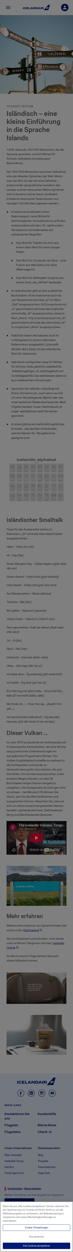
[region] (36, 1226)
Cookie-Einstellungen (36, 1227)
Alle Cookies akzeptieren (36, 1245)
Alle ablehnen (36, 1236)
